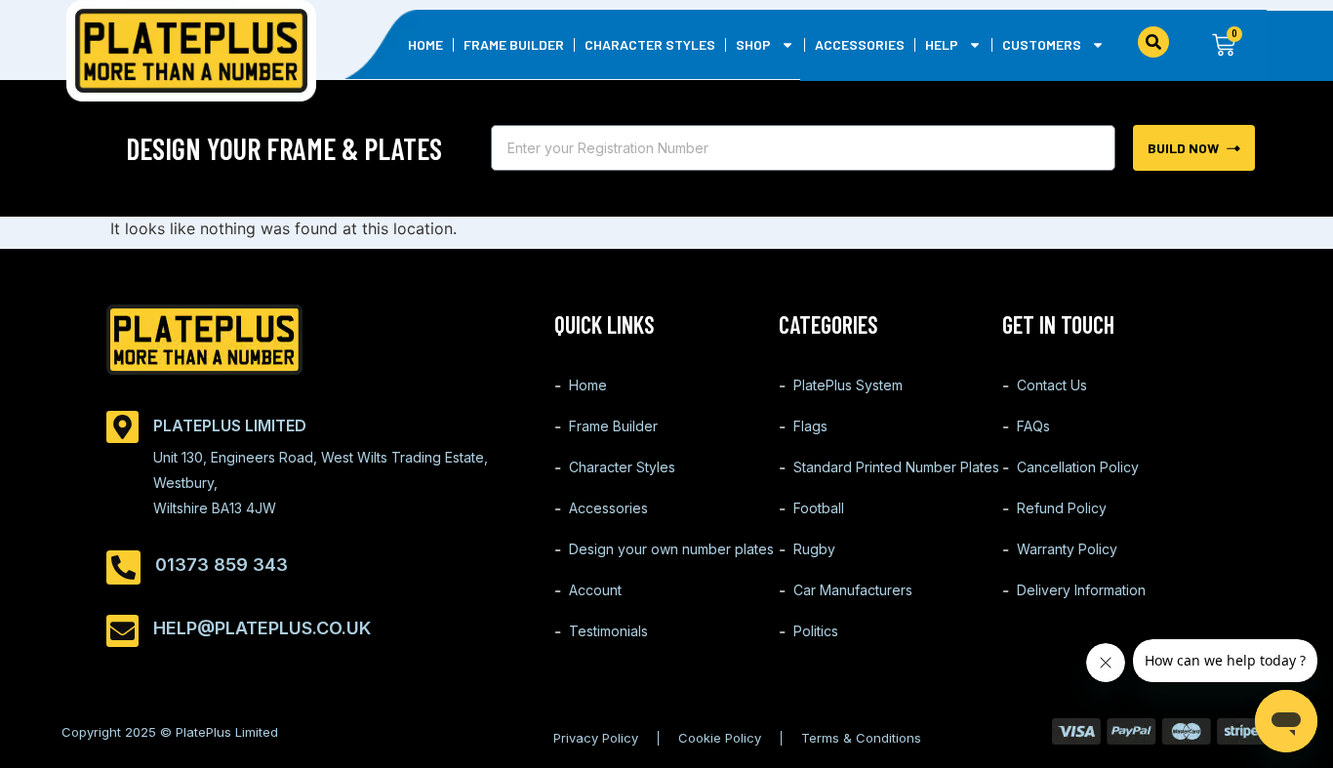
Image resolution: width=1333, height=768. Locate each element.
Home (425, 44)
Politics (815, 631)
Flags (810, 426)
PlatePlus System (848, 385)
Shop (753, 44)
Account (595, 590)
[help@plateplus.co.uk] (122, 631)
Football (818, 508)
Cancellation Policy (1078, 467)
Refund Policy (1062, 508)
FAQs (1033, 426)
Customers (1041, 44)
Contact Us (1052, 385)
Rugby (814, 549)
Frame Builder (514, 44)
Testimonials (608, 631)
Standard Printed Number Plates (896, 467)
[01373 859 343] (123, 567)
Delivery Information (1081, 590)
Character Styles (650, 44)
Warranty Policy (1067, 549)
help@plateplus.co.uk (262, 628)
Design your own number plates (671, 549)
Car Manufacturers (852, 590)
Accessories (860, 44)
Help (941, 44)
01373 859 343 (221, 564)
